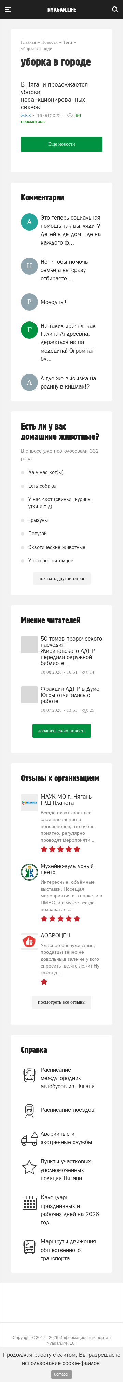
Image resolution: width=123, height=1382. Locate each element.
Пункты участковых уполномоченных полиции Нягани (66, 1170)
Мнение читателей (50, 621)
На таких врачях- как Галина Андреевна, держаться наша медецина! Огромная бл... (68, 342)
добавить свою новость (61, 730)
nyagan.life (61, 9)
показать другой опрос (61, 578)
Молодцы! (53, 302)
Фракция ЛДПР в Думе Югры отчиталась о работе (70, 695)
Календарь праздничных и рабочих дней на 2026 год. (70, 1210)
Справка (34, 1050)
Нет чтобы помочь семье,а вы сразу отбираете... (64, 270)
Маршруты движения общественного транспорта (68, 1250)
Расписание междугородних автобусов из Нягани (68, 1078)
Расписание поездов (67, 1109)
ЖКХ (26, 115)
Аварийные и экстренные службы (66, 1137)
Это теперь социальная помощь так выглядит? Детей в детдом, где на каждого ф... (71, 230)
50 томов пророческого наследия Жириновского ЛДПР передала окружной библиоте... (71, 650)
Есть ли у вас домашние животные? (60, 432)
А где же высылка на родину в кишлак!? (68, 382)
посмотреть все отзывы (61, 1002)
